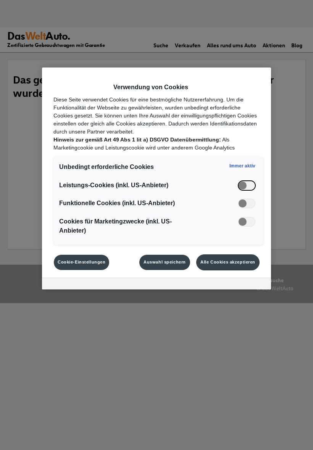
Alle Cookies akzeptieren (227, 262)
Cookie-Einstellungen (81, 262)
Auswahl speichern (165, 262)
